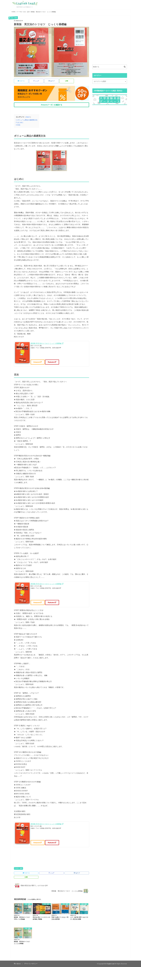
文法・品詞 (19, 868)
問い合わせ (17, 963)
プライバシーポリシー (30, 963)
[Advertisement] (109, 43)
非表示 (28, 117)
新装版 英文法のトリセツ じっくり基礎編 (46, 343)
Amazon (36, 362)
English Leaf (110, 964)
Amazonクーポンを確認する (51, 105)
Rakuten (51, 362)
